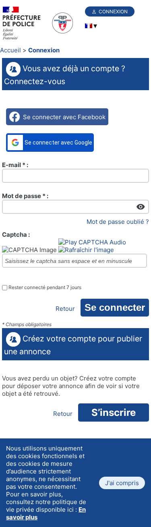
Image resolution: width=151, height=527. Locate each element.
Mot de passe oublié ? (118, 221)
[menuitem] (88, 25)
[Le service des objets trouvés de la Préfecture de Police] (42, 24)
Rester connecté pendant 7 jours (44, 288)
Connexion (113, 11)
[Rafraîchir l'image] (86, 250)
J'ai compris (122, 483)
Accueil (10, 50)
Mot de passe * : (25, 196)
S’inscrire (113, 412)
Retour (65, 308)
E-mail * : (15, 165)
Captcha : (16, 234)
